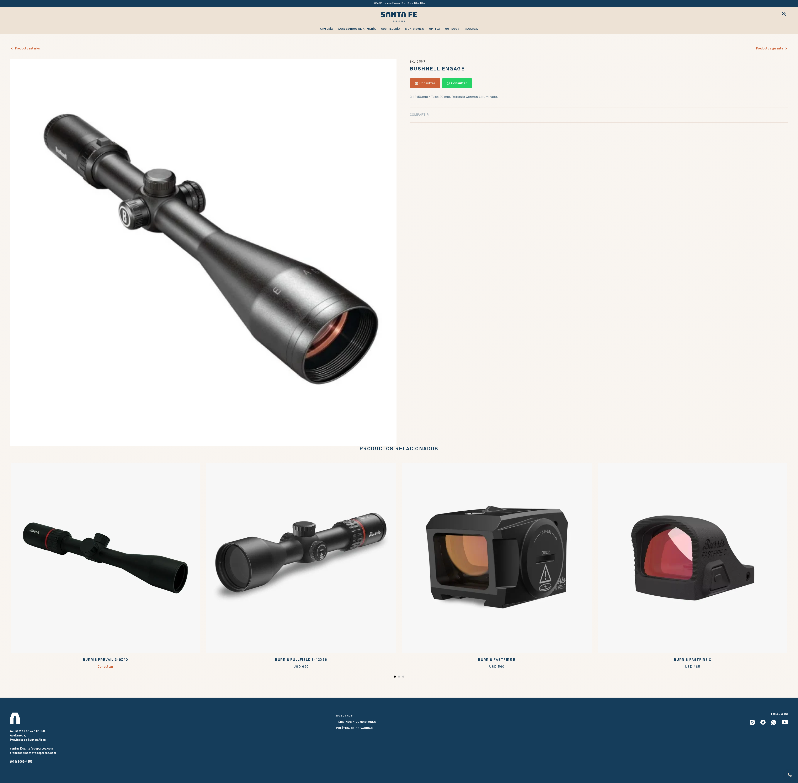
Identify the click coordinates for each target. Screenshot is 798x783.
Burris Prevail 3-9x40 (105, 660)
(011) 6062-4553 (21, 761)
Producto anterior (26, 48)
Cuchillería (390, 29)
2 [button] (399, 677)
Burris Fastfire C (692, 660)
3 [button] (403, 677)
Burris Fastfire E (496, 660)
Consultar (426, 83)
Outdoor (452, 29)
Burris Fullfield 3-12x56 (301, 660)
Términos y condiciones (356, 722)
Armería (326, 29)
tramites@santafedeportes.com (33, 753)
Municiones (414, 29)
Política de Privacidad (354, 728)
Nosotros (344, 715)
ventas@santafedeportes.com (31, 748)
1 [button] (395, 677)
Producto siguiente (770, 48)
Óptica (434, 29)
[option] (203, 252)
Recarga (471, 29)
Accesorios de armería (357, 29)
